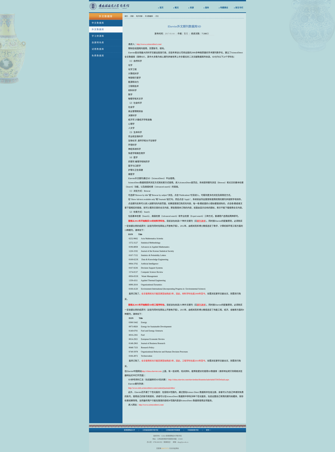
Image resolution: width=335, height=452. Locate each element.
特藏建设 (224, 8)
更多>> (208, 430)
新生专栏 (239, 8)
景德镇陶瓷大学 (129, 430)
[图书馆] (115, 6)
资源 (192, 8)
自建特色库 (98, 42)
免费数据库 (98, 56)
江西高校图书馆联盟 (173, 430)
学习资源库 (98, 36)
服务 (207, 8)
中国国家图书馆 (193, 430)
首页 (161, 8)
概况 (177, 8)
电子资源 (139, 16)
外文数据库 (98, 29)
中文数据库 (98, 23)
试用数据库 (98, 49)
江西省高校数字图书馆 (150, 430)
